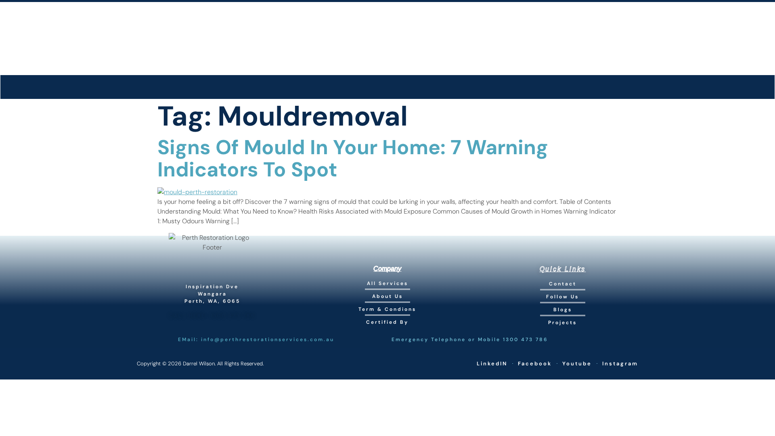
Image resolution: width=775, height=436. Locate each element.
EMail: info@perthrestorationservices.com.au (256, 339)
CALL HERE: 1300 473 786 (212, 315)
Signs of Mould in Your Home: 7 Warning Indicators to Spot (352, 158)
